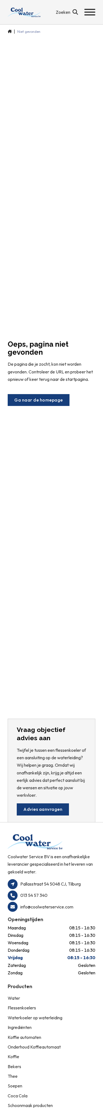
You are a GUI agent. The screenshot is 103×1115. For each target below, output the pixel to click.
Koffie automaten (24, 1037)
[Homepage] (24, 12)
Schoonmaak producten (30, 1105)
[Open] (89, 12)
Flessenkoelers (22, 1007)
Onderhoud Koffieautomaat (34, 1047)
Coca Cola (17, 1095)
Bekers (14, 1066)
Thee (13, 1076)
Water (14, 998)
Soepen (15, 1086)
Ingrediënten (20, 1027)
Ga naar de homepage (38, 400)
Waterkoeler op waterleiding (35, 1017)
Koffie (13, 1056)
